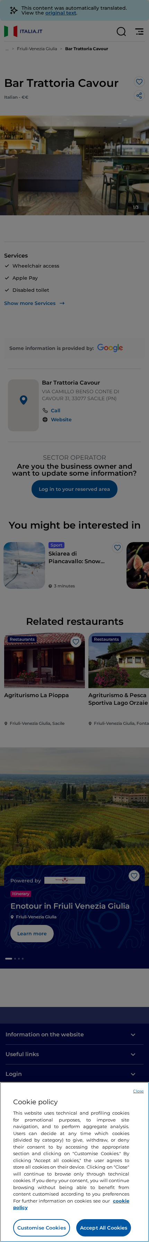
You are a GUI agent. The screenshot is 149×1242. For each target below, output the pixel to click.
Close (138, 1091)
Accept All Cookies (104, 1228)
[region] (74, 1162)
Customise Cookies (41, 1228)
